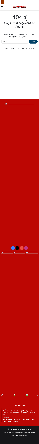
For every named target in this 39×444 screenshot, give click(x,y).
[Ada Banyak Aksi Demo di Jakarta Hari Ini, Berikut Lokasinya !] (19, 397)
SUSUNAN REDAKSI (29, 432)
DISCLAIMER (18, 432)
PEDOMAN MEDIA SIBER (19, 435)
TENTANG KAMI (9, 432)
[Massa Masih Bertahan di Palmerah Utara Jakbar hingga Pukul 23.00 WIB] (32, 255)
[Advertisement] (19, 76)
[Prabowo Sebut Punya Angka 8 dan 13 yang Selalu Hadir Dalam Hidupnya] (19, 255)
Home (6, 48)
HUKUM (24, 48)
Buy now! (31, 48)
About (12, 48)
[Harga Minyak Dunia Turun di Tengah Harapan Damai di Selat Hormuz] (32, 397)
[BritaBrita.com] (19, 7)
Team (18, 48)
